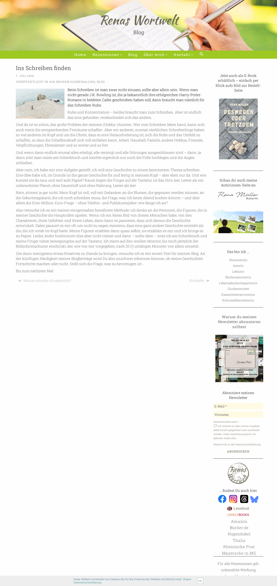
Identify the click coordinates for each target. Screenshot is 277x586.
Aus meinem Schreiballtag (72, 82)
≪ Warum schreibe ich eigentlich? (44, 280)
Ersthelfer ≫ (199, 280)
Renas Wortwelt (138, 20)
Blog (132, 55)
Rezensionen (106, 55)
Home (80, 55)
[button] (201, 54)
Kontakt (182, 55)
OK (200, 580)
